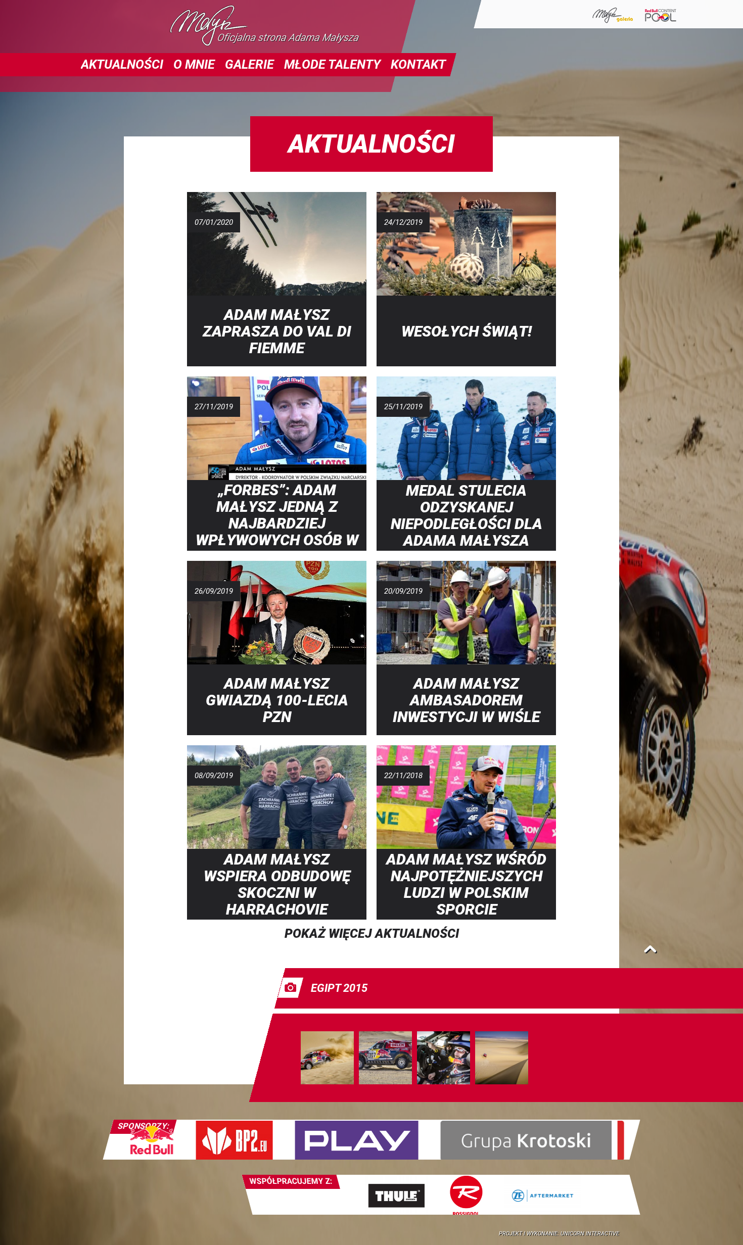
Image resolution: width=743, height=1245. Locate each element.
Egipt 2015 (339, 988)
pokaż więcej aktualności (372, 933)
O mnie (194, 64)
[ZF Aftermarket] (542, 1195)
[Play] (356, 1140)
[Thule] (396, 1195)
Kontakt (418, 64)
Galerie (249, 64)
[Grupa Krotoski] (532, 1140)
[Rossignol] (466, 1195)
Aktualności (122, 64)
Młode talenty (332, 64)
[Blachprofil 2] (234, 1140)
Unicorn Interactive (590, 1233)
